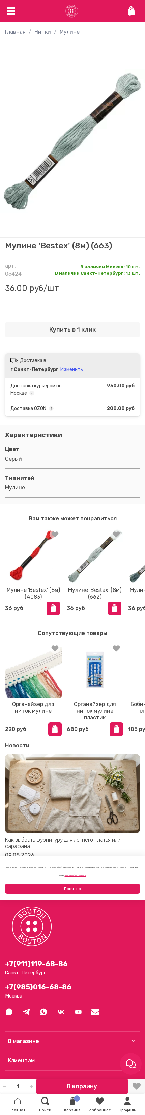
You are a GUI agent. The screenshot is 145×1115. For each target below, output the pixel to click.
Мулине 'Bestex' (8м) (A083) (33, 593)
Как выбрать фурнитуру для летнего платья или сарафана (63, 843)
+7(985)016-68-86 (38, 987)
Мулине (70, 32)
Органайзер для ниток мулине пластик (95, 711)
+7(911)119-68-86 (36, 964)
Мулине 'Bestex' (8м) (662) (94, 593)
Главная (15, 32)
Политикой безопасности (75, 875)
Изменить (71, 369)
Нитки (42, 32)
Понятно (72, 888)
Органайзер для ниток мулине (33, 707)
